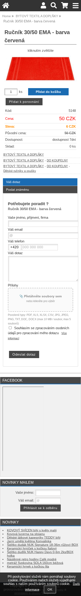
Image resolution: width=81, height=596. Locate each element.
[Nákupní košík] (64, 6)
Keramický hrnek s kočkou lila (28, 566)
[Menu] (75, 6)
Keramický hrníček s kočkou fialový (32, 548)
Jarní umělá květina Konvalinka (29, 541)
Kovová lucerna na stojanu (26, 534)
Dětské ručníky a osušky (19, 171)
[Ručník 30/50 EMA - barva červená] (40, 69)
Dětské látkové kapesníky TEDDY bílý (34, 537)
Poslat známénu (17, 189)
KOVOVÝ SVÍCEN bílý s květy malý (32, 530)
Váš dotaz (13, 182)
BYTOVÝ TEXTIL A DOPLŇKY (23, 154)
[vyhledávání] (53, 6)
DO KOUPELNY (57, 160)
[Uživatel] (43, 6)
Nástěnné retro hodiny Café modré (31, 559)
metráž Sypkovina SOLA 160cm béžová (35, 563)
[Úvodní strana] (5, 6)
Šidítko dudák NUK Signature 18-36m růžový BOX (42, 545)
